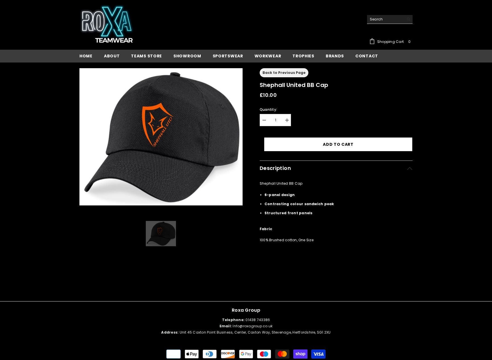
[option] (161, 137)
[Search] (390, 19)
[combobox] (385, 19)
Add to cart (338, 144)
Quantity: (268, 109)
